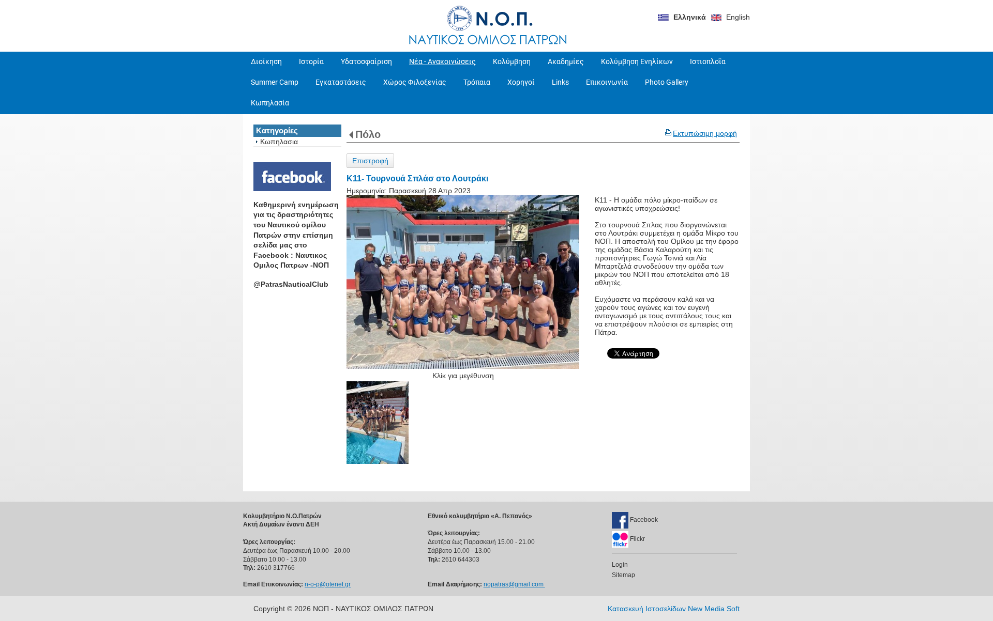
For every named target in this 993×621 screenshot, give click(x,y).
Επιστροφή (370, 161)
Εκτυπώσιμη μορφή (705, 133)
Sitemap (623, 575)
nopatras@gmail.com (514, 584)
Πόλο (368, 134)
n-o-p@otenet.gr (328, 584)
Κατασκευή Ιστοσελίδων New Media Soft (674, 608)
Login (620, 564)
